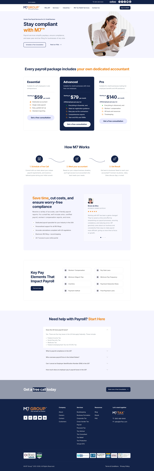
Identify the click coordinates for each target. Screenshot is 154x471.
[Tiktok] (125, 2)
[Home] (32, 7)
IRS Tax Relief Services (81, 7)
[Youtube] (127, 2)
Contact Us (96, 7)
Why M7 (47, 7)
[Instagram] (119, 2)
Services (56, 7)
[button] (100, 237)
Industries (66, 7)
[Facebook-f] (122, 2)
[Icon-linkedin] (130, 2)
